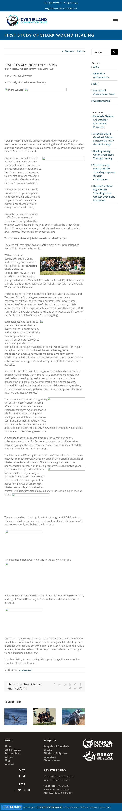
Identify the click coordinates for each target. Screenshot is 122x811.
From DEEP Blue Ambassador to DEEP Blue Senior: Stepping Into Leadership (40, 715)
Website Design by (41, 807)
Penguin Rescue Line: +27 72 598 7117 (61, 8)
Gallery (20, 710)
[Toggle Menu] (115, 20)
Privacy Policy (105, 807)
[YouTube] (29, 790)
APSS (96, 66)
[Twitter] (24, 776)
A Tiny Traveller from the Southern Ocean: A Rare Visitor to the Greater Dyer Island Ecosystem (11, 710)
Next (79, 51)
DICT (95, 83)
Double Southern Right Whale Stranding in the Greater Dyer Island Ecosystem (104, 193)
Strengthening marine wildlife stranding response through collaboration (104, 172)
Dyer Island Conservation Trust (104, 92)
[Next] (82, 716)
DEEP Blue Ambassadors (101, 75)
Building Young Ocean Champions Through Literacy (103, 154)
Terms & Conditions (89, 807)
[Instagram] (24, 790)
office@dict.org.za (70, 2)
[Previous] (6, 716)
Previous (69, 51)
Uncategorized (25, 670)
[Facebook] (19, 776)
